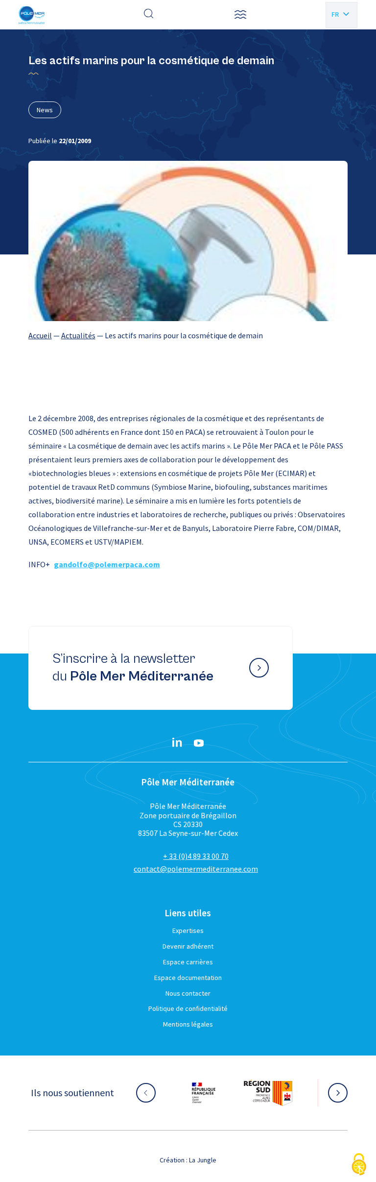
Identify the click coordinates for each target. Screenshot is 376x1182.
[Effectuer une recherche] (149, 15)
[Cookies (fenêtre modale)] (359, 1165)
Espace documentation (188, 977)
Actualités (78, 335)
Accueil (40, 335)
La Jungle (202, 1160)
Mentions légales (188, 1024)
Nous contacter (188, 993)
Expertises (188, 930)
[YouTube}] (199, 743)
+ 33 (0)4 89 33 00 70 (196, 856)
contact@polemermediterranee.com (196, 869)
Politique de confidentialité (188, 1008)
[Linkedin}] (177, 743)
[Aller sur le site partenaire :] (213, 1093)
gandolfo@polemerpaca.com (107, 564)
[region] (188, 335)
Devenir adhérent (188, 946)
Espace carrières (188, 961)
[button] (240, 15)
